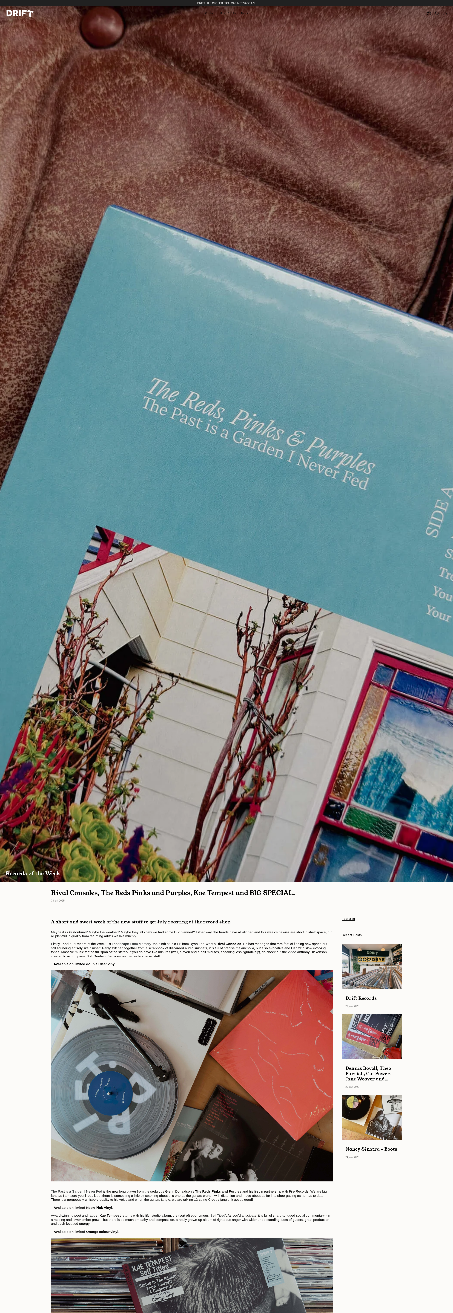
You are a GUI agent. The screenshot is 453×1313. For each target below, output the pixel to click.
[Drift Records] (372, 966)
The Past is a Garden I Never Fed (76, 1191)
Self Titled (217, 1215)
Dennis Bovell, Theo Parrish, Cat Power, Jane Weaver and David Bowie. (368, 1073)
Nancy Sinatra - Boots (371, 1149)
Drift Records (361, 998)
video (292, 952)
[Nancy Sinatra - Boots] (372, 1117)
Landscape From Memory (131, 944)
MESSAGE (244, 3)
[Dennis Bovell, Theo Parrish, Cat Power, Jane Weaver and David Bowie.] (372, 1036)
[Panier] (445, 13)
